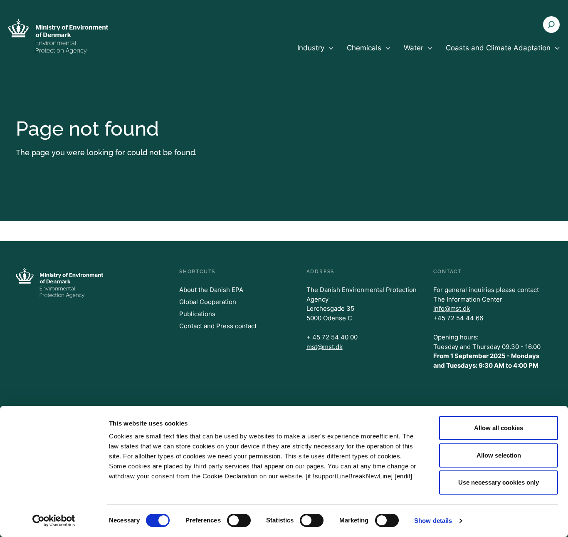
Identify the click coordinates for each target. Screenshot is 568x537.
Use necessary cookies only (498, 482)
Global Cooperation (207, 302)
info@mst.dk (451, 308)
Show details (433, 520)
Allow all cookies (498, 427)
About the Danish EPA (211, 290)
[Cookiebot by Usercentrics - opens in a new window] (53, 521)
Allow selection (499, 455)
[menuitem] (315, 55)
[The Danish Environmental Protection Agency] (58, 36)
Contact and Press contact (218, 326)
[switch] (239, 520)
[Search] (551, 24)
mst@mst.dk (324, 347)
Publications (197, 314)
